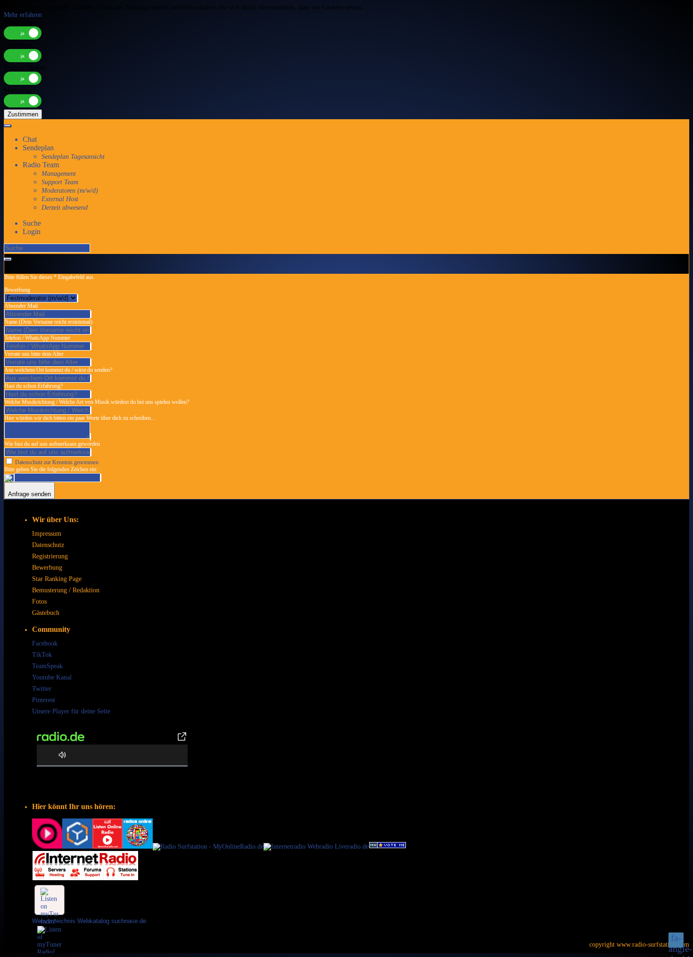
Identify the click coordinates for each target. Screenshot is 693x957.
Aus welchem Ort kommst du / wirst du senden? (58, 370)
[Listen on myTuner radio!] (49, 900)
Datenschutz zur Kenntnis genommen (57, 462)
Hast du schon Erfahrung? (33, 386)
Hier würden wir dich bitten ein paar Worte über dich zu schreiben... (79, 418)
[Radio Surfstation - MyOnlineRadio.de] (208, 846)
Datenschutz (48, 544)
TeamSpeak (47, 666)
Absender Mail (21, 306)
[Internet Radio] (85, 878)
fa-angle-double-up (676, 940)
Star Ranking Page (57, 578)
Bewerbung (17, 289)
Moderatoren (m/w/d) (69, 190)
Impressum (46, 533)
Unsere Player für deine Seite (71, 711)
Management (58, 173)
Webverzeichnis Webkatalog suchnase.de (89, 920)
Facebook (45, 643)
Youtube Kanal (52, 677)
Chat (30, 139)
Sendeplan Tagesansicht (73, 156)
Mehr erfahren (23, 14)
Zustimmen (23, 114)
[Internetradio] (77, 846)
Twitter (41, 688)
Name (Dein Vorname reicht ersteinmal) (48, 322)
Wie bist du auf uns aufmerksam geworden (52, 444)
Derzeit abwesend (64, 207)
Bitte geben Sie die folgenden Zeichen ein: (51, 469)
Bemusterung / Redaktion (65, 590)
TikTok (42, 654)
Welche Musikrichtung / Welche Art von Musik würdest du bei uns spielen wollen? (96, 402)
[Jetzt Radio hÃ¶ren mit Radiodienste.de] (47, 846)
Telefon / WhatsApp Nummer (37, 338)
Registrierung (50, 556)
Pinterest (43, 699)
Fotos (39, 601)
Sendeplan (38, 148)
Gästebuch (45, 612)
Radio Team (41, 165)
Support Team (59, 182)
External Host (59, 199)
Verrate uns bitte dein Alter (34, 354)
